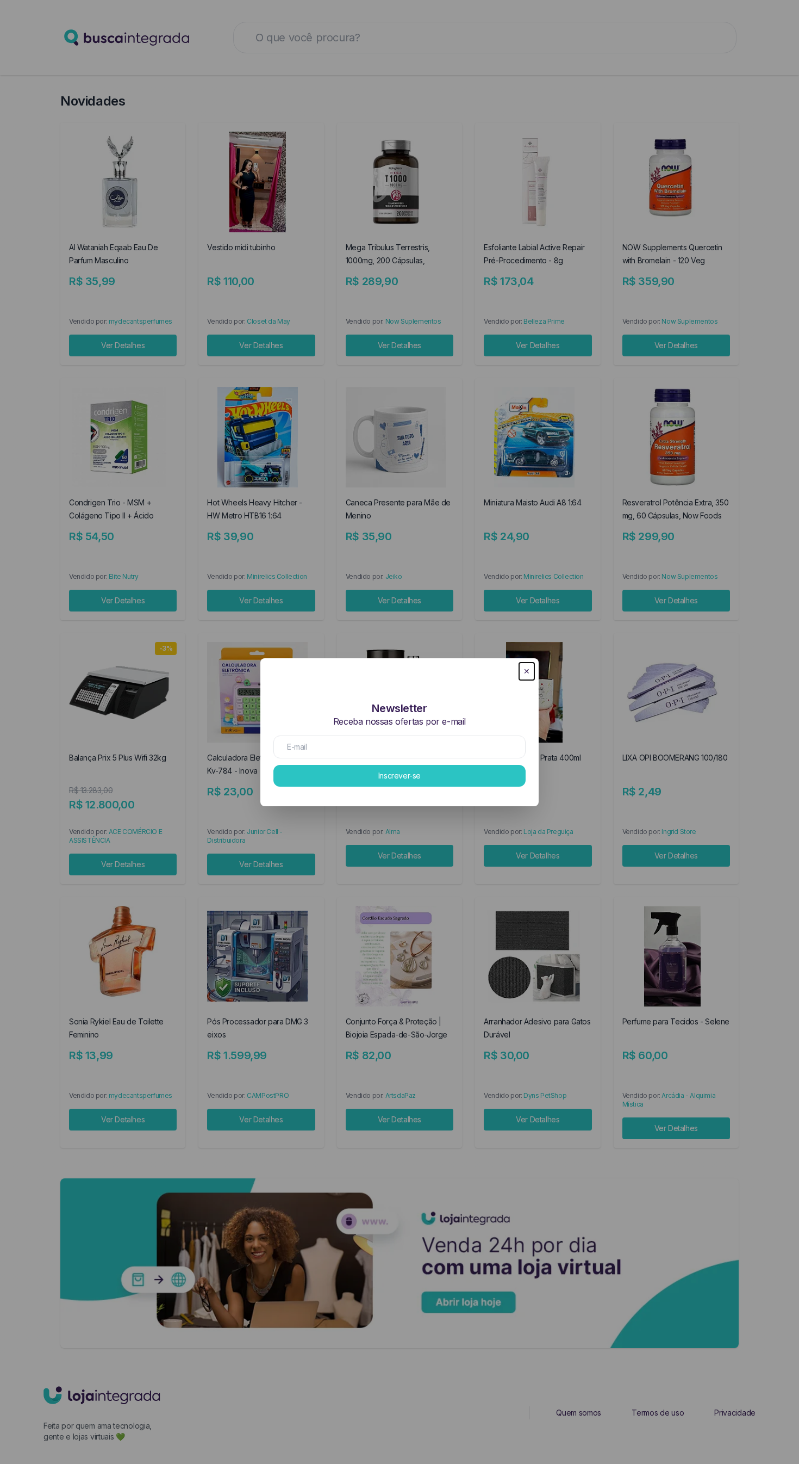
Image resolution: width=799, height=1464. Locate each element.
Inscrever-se (399, 775)
